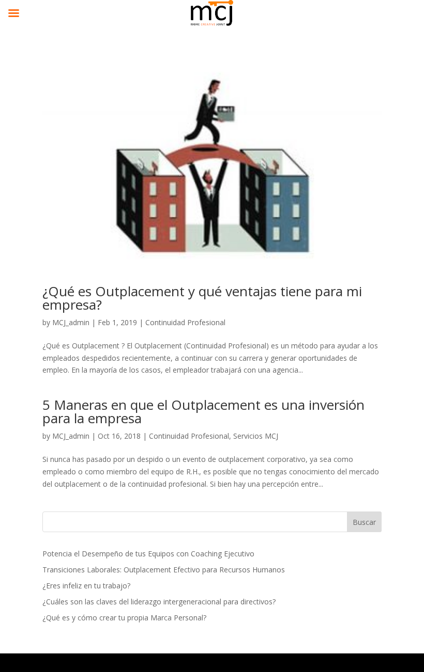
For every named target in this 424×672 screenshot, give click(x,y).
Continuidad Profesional (185, 322)
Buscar (364, 522)
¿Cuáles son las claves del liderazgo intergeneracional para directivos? (159, 601)
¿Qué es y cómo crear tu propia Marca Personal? (124, 617)
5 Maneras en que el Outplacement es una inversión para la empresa (203, 411)
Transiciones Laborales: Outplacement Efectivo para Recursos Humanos (163, 569)
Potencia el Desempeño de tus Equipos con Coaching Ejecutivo (148, 553)
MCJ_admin (70, 322)
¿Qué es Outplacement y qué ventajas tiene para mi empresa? (202, 298)
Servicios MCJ (255, 436)
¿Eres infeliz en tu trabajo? (86, 585)
